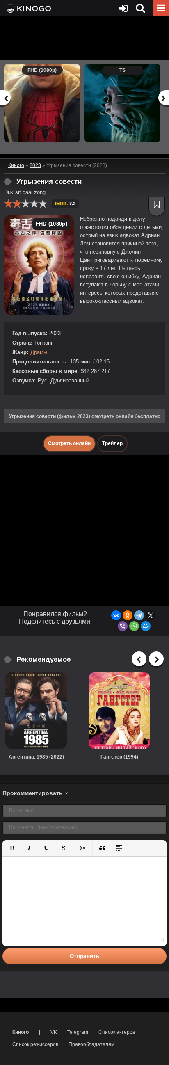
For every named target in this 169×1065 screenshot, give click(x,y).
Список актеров (116, 1032)
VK (53, 1032)
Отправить (84, 956)
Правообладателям (91, 1044)
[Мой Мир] (146, 626)
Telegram (77, 1032)
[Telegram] (139, 615)
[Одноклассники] (127, 615)
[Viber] (123, 626)
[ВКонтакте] (116, 615)
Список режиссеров (35, 1044)
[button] (12, 848)
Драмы (38, 352)
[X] (150, 615)
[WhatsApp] (134, 626)
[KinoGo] (27, 8)
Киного (20, 1032)
